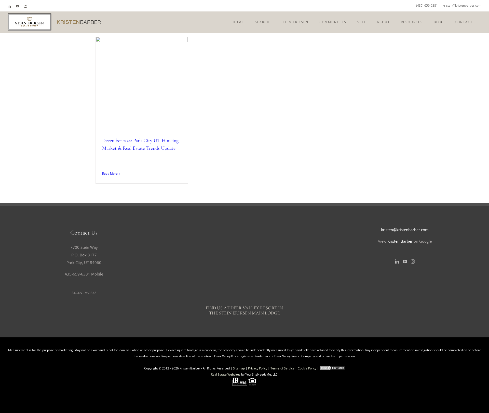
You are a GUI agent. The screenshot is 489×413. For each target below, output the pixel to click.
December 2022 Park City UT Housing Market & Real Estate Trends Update (132, 83)
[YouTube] (405, 261)
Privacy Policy (257, 368)
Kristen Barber (400, 241)
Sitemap (239, 368)
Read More (110, 173)
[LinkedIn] (397, 261)
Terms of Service (282, 368)
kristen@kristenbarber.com (462, 5)
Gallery (151, 83)
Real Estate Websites (225, 374)
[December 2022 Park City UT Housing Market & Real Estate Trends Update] (142, 83)
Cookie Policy (307, 368)
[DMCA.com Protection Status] (332, 368)
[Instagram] (413, 261)
